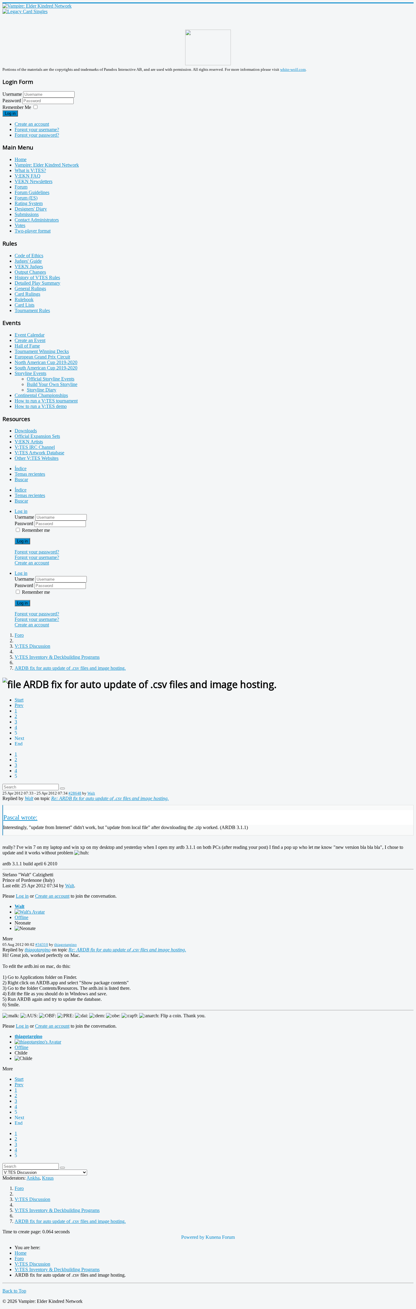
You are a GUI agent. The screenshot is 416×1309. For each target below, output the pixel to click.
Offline (21, 917)
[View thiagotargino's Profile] (38, 1041)
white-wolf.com (293, 69)
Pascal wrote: (20, 817)
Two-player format (33, 230)
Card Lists (24, 305)
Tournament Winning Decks (42, 351)
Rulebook (24, 299)
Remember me (36, 530)
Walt (91, 793)
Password (12, 100)
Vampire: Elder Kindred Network (47, 165)
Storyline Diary (41, 389)
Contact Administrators (37, 219)
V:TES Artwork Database (39, 452)
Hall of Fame (27, 345)
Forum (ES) (26, 197)
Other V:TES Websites (36, 458)
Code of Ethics (29, 255)
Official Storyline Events (50, 378)
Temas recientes (30, 474)
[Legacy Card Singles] (25, 11)
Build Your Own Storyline (52, 384)
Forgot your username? (37, 129)
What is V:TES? (30, 170)
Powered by (192, 1237)
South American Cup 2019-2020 (46, 367)
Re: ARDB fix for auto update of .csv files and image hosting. (110, 798)
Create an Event (30, 340)
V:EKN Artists (29, 441)
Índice (20, 468)
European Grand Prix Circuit (42, 356)
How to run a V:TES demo (41, 406)
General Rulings (30, 288)
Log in (10, 113)
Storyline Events (30, 373)
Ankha (33, 1178)
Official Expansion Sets (37, 436)
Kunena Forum (220, 1237)
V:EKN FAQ (28, 176)
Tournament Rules (32, 310)
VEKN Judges (29, 266)
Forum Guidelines (32, 192)
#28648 (75, 793)
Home (20, 159)
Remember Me (16, 107)
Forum (21, 186)
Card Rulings (27, 294)
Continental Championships (41, 395)
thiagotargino (65, 944)
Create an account (32, 124)
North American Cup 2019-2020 (46, 362)
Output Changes (30, 272)
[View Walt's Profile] (30, 911)
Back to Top (14, 1290)
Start (19, 699)
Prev (19, 705)
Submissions (27, 214)
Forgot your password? (37, 135)
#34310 (41, 944)
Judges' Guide (28, 261)
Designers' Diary (31, 208)
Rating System (29, 203)
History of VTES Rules (37, 277)
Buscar (21, 479)
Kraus (48, 1178)
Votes (20, 225)
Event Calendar (29, 334)
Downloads (26, 430)
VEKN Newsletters (33, 181)
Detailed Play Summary (37, 283)
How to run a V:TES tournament (46, 400)
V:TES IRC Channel (35, 447)
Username (12, 94)
